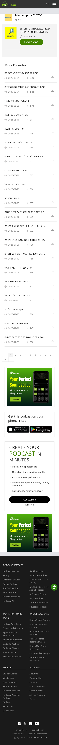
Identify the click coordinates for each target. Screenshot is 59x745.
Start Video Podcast (38, 575)
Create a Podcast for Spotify (38, 581)
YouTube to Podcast (38, 602)
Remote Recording (11, 596)
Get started (29, 499)
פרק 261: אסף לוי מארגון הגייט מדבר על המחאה (25, 337)
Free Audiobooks (11, 652)
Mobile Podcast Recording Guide (37, 640)
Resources (8, 706)
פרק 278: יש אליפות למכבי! (17, 100)
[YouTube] (37, 724)
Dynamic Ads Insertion (13, 628)
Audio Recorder (10, 592)
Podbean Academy (11, 690)
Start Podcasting (36, 571)
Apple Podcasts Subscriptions (10, 634)
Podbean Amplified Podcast (12, 696)
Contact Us (34, 699)
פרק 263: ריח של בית (14, 309)
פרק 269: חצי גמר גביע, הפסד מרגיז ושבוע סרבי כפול (25, 226)
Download (31, 42)
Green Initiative (36, 690)
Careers (33, 682)
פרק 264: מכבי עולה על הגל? (18, 295)
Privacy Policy (21, 729)
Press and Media (37, 686)
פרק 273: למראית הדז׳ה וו (16, 170)
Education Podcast (37, 606)
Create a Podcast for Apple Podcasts (38, 588)
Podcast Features (11, 571)
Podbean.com (40, 737)
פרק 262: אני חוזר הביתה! (16, 323)
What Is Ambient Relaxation (36, 659)
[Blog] (31, 725)
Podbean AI (8, 601)
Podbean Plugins (11, 648)
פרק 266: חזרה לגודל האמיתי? (18, 267)
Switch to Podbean (11, 644)
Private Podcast (10, 584)
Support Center (10, 673)
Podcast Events (10, 686)
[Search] (48, 4)
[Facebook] (20, 725)
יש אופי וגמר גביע (12, 198)
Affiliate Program (37, 695)
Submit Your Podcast (12, 639)
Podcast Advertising (12, 624)
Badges (6, 702)
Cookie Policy (37, 729)
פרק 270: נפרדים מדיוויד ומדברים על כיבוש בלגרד (25, 212)
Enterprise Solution (12, 579)
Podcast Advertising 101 (40, 653)
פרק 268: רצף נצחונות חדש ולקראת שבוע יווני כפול (25, 239)
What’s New (8, 678)
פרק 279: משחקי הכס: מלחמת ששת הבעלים (25, 87)
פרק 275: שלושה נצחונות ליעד (19, 142)
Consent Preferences (37, 733)
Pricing (6, 575)
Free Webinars (9, 682)
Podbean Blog (35, 678)
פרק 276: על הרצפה (14, 128)
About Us (33, 673)
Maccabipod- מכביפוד (29, 15)
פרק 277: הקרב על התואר (16, 114)
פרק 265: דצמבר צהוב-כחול (17, 281)
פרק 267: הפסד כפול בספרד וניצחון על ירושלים (25, 253)
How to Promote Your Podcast (39, 633)
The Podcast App (10, 588)
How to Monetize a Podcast (38, 626)
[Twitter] (25, 724)
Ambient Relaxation (12, 656)
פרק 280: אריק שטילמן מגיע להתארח (21, 73)
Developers (8, 710)
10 (5, 359)
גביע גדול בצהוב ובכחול (15, 184)
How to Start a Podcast (39, 620)
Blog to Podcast (36, 598)
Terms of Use (17, 733)
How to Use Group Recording (37, 647)
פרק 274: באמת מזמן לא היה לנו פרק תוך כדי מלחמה (25, 156)
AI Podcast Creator (37, 594)
